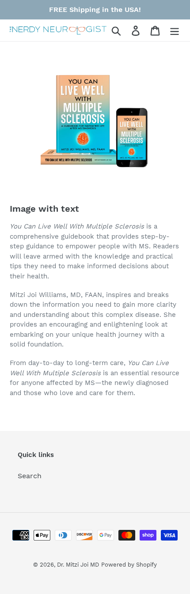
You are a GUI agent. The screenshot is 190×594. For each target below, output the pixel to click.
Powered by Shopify (129, 564)
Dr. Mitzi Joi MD (78, 564)
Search (30, 476)
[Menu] (174, 30)
